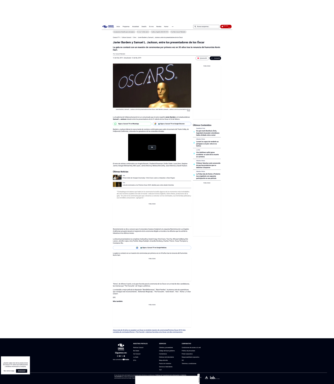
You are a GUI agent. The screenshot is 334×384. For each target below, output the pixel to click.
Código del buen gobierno (167, 350)
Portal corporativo (187, 354)
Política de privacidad (188, 350)
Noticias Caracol (138, 347)
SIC (183, 360)
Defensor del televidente (166, 357)
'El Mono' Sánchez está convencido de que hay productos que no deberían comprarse (208, 165)
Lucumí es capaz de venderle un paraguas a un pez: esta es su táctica (207, 144)
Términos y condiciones (189, 363)
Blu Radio (136, 350)
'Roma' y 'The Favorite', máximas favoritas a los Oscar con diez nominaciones (156, 332)
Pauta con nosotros (165, 363)
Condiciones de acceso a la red (191, 347)
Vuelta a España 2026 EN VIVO (159, 32)
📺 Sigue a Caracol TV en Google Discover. (171, 124)
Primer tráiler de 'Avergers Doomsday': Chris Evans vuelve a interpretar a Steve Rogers (149, 178)
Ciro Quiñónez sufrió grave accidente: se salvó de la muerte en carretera (207, 154)
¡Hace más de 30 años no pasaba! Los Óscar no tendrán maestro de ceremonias (140, 330)
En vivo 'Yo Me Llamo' (143, 32)
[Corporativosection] (200, 344)
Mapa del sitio (163, 360)
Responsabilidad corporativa (190, 357)
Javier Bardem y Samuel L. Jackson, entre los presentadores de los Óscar (160, 37)
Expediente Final (200, 128)
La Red (198, 150)
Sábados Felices (200, 139)
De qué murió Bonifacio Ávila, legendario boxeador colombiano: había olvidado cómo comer (208, 133)
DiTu (134, 360)
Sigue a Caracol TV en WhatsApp (128, 124)
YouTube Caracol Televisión (178, 32)
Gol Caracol (136, 354)
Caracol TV (116, 37)
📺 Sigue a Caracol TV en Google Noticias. (153, 247)
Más (172, 26)
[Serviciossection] (174, 344)
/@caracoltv (203, 58)
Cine (134, 37)
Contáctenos (163, 354)
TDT (160, 370)
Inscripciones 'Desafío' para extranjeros (124, 32)
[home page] (108, 26)
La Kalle (135, 357)
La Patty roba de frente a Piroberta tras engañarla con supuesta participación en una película (208, 176)
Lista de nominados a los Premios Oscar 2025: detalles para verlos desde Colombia (148, 185)
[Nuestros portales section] (148, 344)
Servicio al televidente (165, 366)
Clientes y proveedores (166, 347)
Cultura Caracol (126, 37)
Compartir (217, 58)
